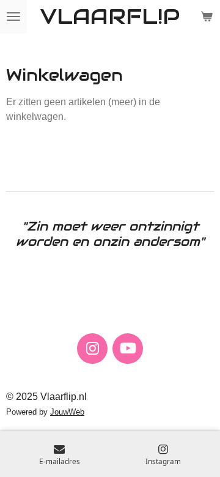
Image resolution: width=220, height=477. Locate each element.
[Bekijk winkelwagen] (206, 17)
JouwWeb (67, 411)
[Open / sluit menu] (13, 17)
